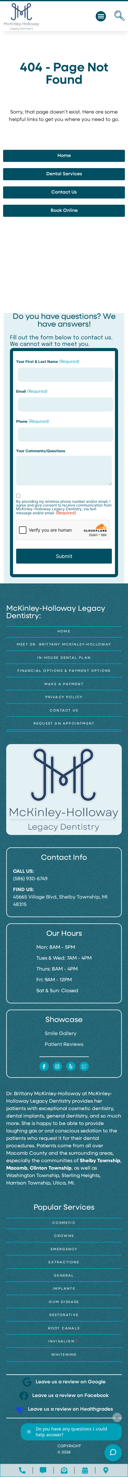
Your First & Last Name (47, 361)
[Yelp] (70, 1066)
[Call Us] (22, 1470)
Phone (32, 421)
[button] (101, 16)
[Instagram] (57, 1066)
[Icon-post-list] (84, 1066)
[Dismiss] (117, 1417)
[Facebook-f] (44, 1066)
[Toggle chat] (113, 1452)
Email (31, 391)
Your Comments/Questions (40, 451)
